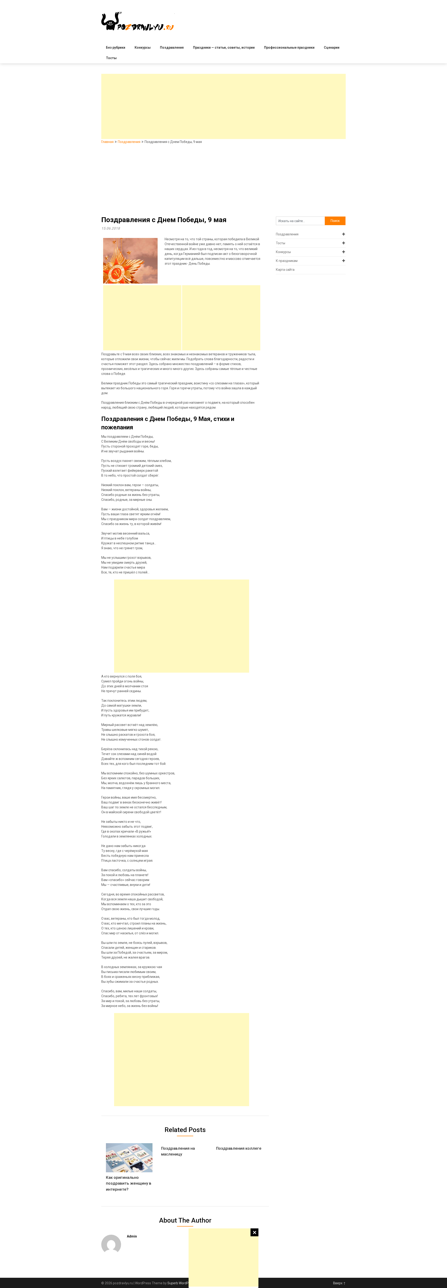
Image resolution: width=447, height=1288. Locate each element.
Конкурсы (143, 47)
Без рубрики (115, 47)
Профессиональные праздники (289, 47)
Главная (107, 142)
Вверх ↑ (339, 1283)
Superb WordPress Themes (187, 1283)
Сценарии (331, 47)
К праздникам (287, 261)
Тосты (111, 58)
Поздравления (172, 47)
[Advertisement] (223, 1257)
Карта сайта (285, 269)
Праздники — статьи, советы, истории (224, 47)
